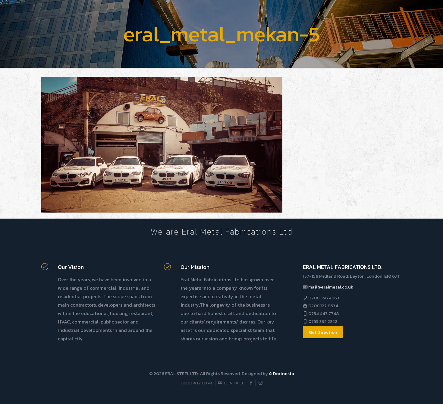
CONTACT (233, 382)
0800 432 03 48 (197, 382)
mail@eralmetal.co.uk (330, 286)
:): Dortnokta (281, 373)
